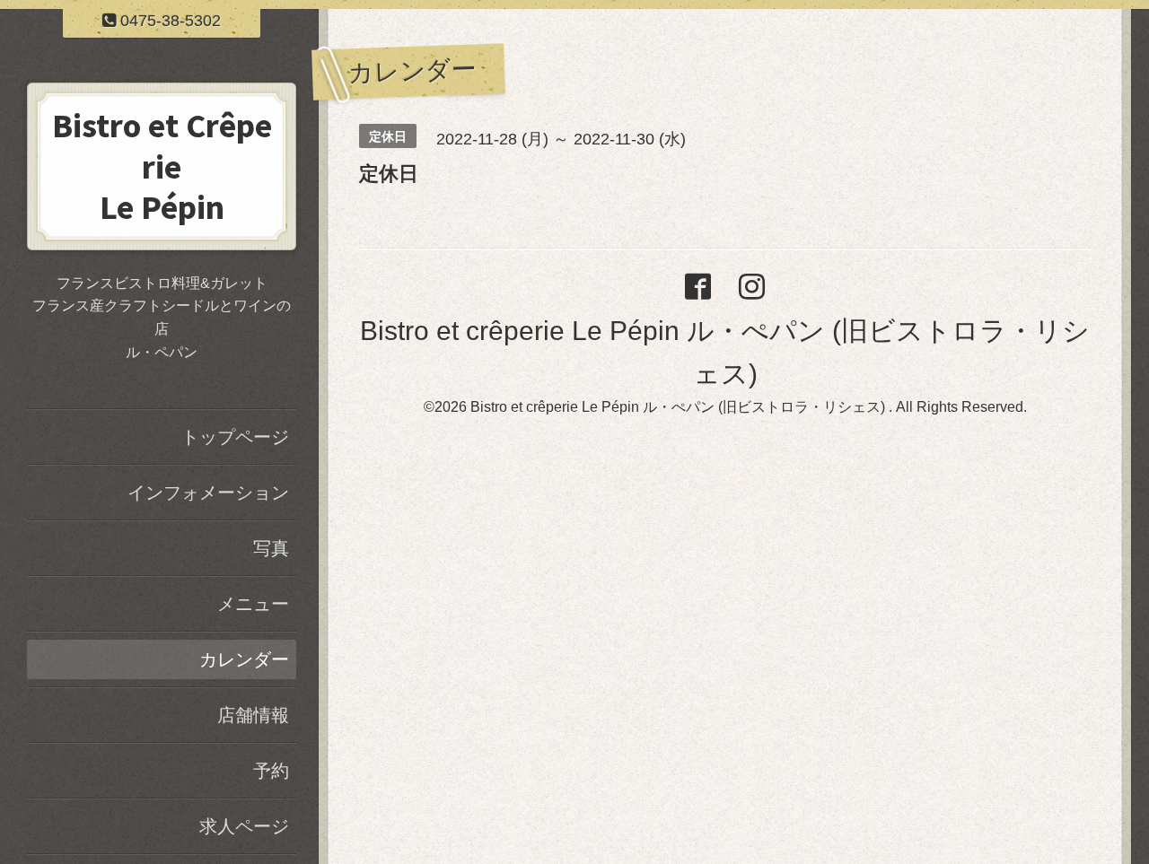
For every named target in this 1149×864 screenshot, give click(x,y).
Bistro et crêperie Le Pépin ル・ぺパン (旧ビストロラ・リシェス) (679, 407)
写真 (271, 548)
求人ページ (244, 826)
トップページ (235, 437)
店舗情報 (253, 715)
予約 (271, 771)
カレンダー (244, 659)
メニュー (253, 604)
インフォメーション (208, 492)
